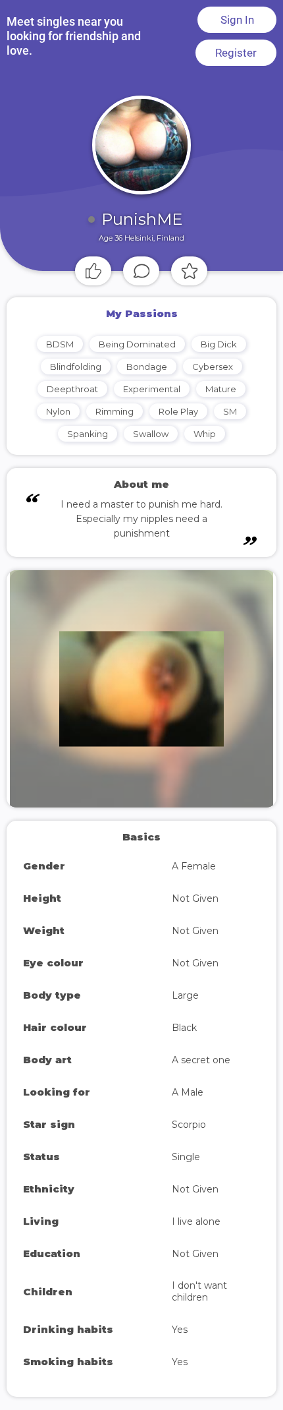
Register (236, 52)
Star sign (49, 1124)
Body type (52, 995)
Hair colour (55, 1027)
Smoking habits (68, 1361)
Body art (47, 1059)
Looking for (56, 1092)
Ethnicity (48, 1189)
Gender (44, 866)
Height (42, 898)
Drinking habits (68, 1329)
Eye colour (53, 962)
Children (47, 1291)
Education (51, 1253)
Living (41, 1221)
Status (41, 1156)
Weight (43, 930)
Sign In (237, 19)
